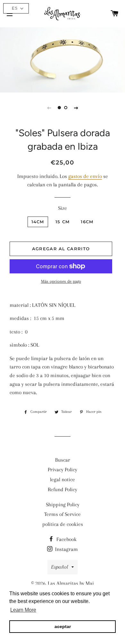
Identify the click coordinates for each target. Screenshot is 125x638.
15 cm (62, 221)
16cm (87, 221)
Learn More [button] (23, 610)
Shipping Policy (62, 504)
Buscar (62, 460)
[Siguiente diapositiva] (76, 108)
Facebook (66, 539)
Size (62, 208)
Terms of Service (62, 514)
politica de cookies (62, 524)
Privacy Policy (62, 469)
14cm (37, 221)
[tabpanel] (62, 59)
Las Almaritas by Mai (71, 583)
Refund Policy (62, 489)
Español (59, 567)
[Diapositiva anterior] (49, 108)
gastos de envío (85, 176)
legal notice (62, 479)
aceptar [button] (62, 626)
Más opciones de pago (61, 281)
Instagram (66, 549)
